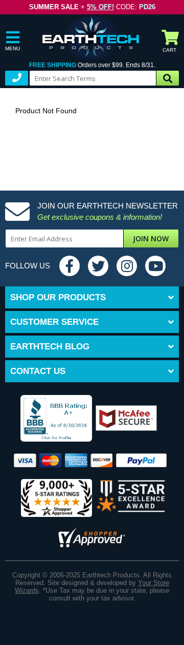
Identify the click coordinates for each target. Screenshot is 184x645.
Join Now (151, 238)
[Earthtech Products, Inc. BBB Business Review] (50, 419)
